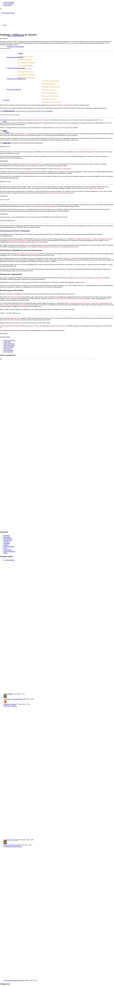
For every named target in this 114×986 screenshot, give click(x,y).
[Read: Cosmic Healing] (59, 560)
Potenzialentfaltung (9, 546)
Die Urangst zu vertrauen (11, 840)
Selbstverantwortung (9, 551)
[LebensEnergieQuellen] (7, 13)
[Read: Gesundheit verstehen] (5, 702)
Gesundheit (7, 543)
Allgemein (6, 535)
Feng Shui (6, 542)
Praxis (5, 548)
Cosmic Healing (8, 694)
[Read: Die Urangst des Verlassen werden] (59, 846)
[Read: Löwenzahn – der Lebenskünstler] (5, 697)
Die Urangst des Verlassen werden (13, 980)
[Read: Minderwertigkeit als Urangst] (5, 843)
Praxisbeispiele (8, 550)
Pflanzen (6, 545)
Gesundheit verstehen (10, 704)
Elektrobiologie (8, 538)
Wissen (6, 553)
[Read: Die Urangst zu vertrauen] (59, 706)
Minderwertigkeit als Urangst (12, 845)
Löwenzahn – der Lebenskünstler (13, 699)
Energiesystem (8, 540)
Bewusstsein (7, 537)
